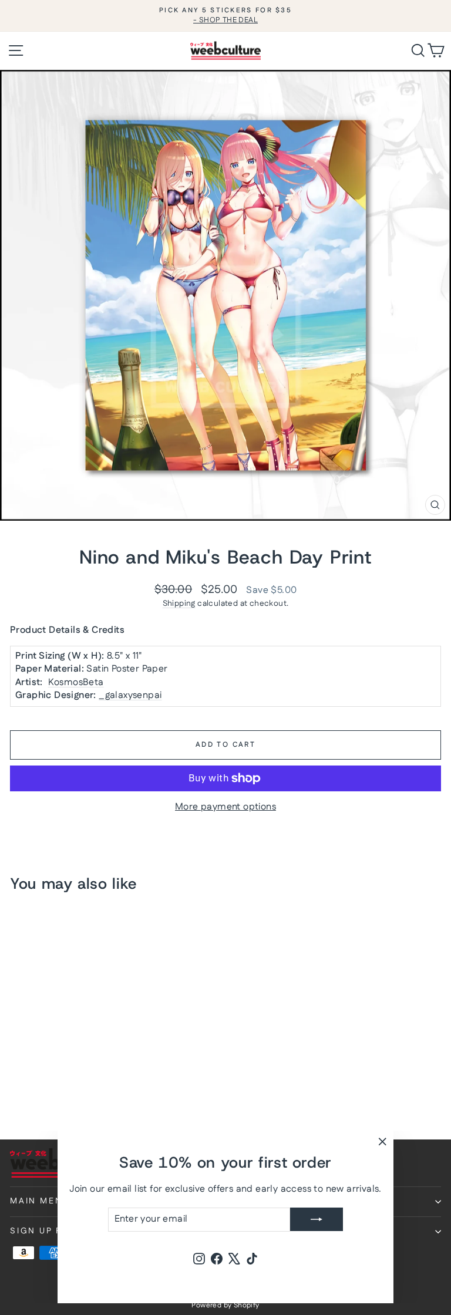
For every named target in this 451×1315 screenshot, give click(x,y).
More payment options (225, 807)
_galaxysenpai (130, 695)
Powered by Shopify (225, 1305)
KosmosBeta (76, 682)
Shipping (179, 603)
